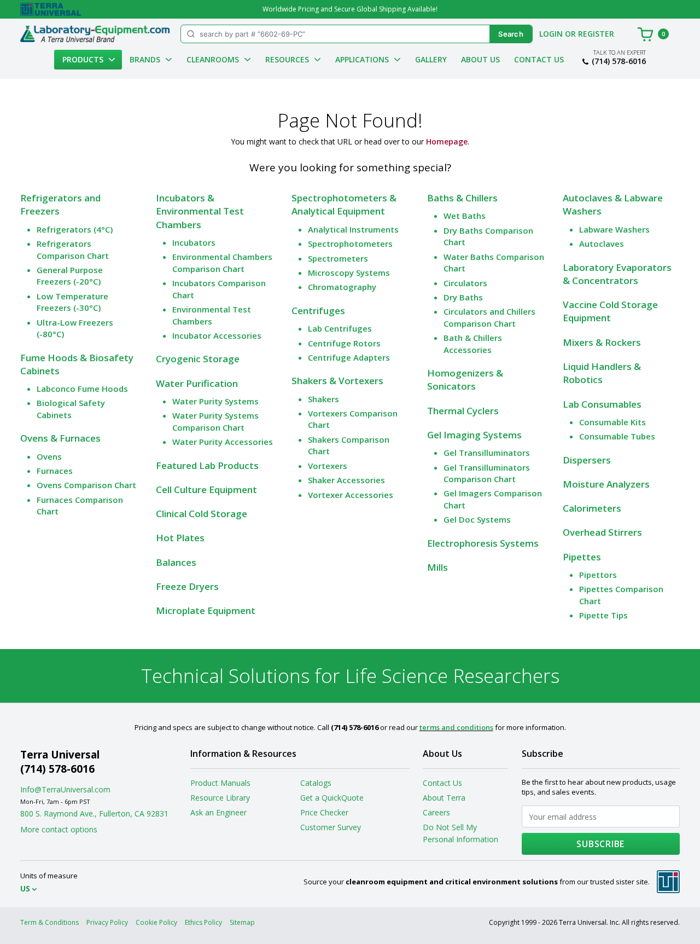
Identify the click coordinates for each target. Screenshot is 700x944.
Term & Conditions (49, 922)
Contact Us (539, 59)
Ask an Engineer (218, 812)
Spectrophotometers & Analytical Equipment (343, 204)
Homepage (447, 141)
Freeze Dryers (187, 586)
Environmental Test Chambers (211, 315)
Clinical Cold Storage (201, 513)
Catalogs (315, 783)
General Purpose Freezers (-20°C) (70, 275)
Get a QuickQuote (332, 797)
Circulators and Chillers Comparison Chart (489, 317)
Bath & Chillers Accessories (473, 343)
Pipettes (582, 557)
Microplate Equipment (205, 610)
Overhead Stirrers (602, 532)
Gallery (431, 59)
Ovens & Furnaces (60, 438)
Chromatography (342, 286)
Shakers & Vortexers (337, 380)
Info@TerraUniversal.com (65, 789)
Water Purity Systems (215, 401)
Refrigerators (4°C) (75, 229)
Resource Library (220, 797)
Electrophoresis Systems (483, 543)
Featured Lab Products (207, 465)
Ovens (49, 456)
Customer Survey (330, 827)
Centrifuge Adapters (349, 357)
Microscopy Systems (349, 272)
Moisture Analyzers (606, 484)
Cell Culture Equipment (206, 489)
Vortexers (327, 465)
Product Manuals (220, 783)
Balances (176, 562)
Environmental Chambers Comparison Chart (222, 262)
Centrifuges (318, 310)
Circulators (465, 282)
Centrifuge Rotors (344, 343)
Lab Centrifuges (340, 328)
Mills (437, 567)
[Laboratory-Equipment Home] (95, 34)
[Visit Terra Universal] (50, 9)
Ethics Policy (203, 922)
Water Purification (197, 383)
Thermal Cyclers (463, 410)
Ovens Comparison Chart (86, 484)
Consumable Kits (612, 421)
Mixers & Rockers (602, 342)
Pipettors (598, 574)
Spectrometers (338, 258)
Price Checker (324, 812)
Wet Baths (465, 215)
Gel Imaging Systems (474, 434)
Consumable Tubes (617, 436)
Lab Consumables (602, 404)
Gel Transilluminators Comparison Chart (487, 473)
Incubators (193, 242)
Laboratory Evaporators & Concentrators (617, 274)
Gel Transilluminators (487, 452)
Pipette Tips (603, 615)
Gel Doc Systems (477, 519)
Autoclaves (601, 243)
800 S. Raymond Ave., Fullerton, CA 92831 (94, 813)
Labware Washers (614, 229)
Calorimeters (592, 508)
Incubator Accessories (216, 335)
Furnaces (55, 470)
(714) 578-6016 (619, 61)
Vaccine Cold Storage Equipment (610, 311)
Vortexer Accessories (350, 494)
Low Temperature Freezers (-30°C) (72, 302)
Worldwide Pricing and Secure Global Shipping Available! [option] (350, 9)
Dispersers (587, 460)
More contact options (58, 829)
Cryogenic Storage (198, 358)
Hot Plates (180, 537)
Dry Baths (463, 297)
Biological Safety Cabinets (71, 408)
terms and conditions (456, 727)
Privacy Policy (107, 922)
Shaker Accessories (346, 479)
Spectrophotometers (350, 243)
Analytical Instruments (353, 229)
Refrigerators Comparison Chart (73, 249)
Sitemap (242, 922)
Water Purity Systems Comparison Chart (215, 421)
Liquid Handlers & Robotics (602, 373)
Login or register (576, 33)
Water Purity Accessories (222, 441)
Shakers (323, 398)
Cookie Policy (156, 922)
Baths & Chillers (462, 198)
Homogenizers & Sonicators (465, 379)
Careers (436, 812)
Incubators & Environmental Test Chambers (200, 211)
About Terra (444, 797)
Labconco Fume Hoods (82, 388)
